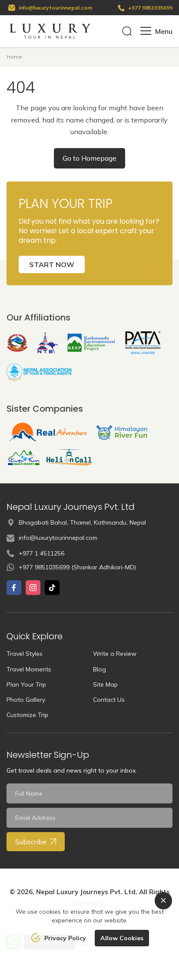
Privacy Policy (65, 938)
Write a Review (114, 654)
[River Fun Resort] (24, 457)
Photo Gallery (26, 700)
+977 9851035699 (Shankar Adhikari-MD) (77, 567)
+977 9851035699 (150, 7)
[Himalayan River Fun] (121, 432)
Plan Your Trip (26, 684)
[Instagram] (33, 587)
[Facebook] (14, 587)
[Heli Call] (69, 457)
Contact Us (109, 700)
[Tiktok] (52, 587)
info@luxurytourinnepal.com (55, 7)
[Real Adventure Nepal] (48, 432)
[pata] (143, 342)
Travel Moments (29, 669)
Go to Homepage (89, 158)
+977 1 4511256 (41, 553)
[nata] (39, 372)
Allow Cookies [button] (121, 938)
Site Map (105, 684)
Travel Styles (25, 654)
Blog (99, 669)
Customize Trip (27, 715)
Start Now (51, 264)
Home (14, 56)
